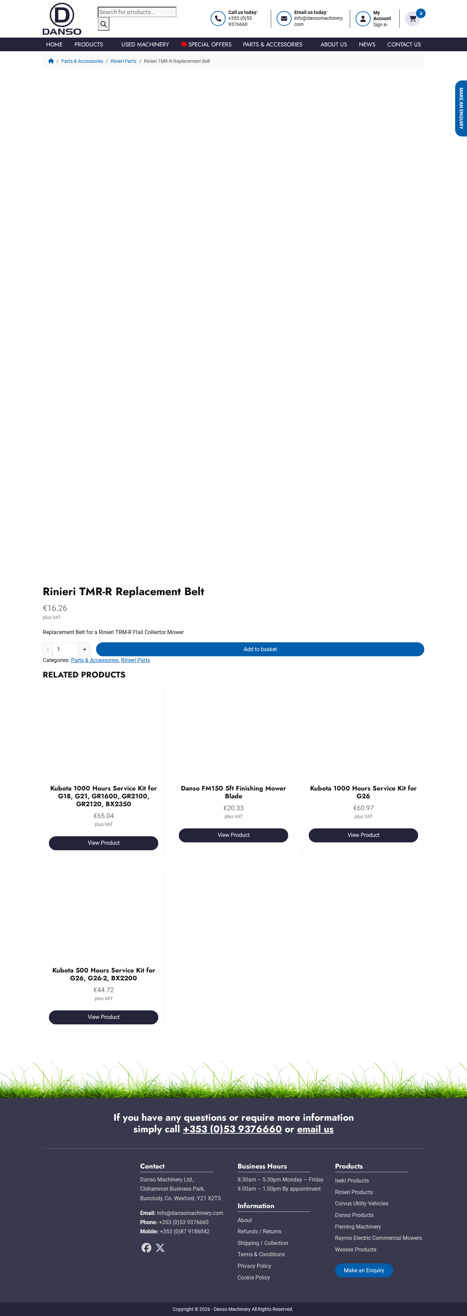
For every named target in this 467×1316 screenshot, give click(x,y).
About (245, 1220)
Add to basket (260, 649)
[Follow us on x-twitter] (160, 1250)
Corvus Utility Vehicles (361, 1203)
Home (54, 44)
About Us (334, 44)
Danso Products (354, 1215)
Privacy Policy (254, 1266)
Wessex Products (355, 1249)
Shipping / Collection (263, 1243)
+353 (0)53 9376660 (232, 1129)
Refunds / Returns (259, 1231)
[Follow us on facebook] (146, 1250)
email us (315, 1129)
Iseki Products (352, 1180)
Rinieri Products (354, 1192)
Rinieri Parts (123, 61)
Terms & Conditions (261, 1254)
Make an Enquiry (461, 108)
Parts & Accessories (272, 44)
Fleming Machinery (358, 1226)
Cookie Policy (254, 1277)
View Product (104, 843)
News (367, 44)
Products (89, 44)
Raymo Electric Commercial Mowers (378, 1238)
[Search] (103, 24)
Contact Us (404, 44)
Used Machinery (145, 44)
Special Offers (209, 44)
